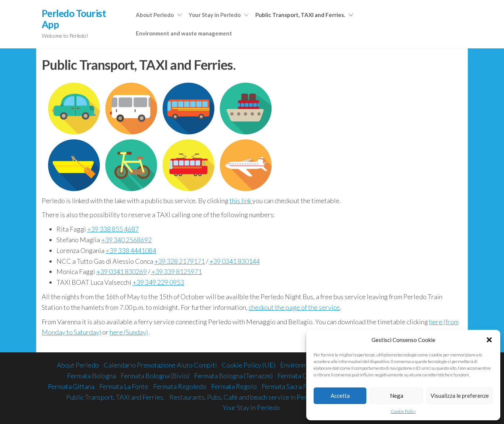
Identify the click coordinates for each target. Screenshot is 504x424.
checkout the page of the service (294, 307)
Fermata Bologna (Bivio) (155, 376)
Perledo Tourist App (74, 18)
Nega (396, 395)
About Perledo (155, 14)
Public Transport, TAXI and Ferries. (300, 14)
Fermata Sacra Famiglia (294, 386)
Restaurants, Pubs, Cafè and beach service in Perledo (244, 397)
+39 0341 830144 (234, 261)
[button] (489, 339)
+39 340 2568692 (126, 240)
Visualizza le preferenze (460, 395)
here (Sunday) (129, 332)
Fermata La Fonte (123, 386)
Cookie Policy (403, 411)
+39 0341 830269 (121, 271)
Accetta (340, 395)
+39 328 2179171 (179, 261)
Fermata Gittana (71, 386)
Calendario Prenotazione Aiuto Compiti (160, 365)
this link (240, 200)
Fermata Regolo (234, 386)
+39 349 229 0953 (158, 282)
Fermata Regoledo (179, 386)
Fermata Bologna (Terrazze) (233, 376)
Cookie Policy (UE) (248, 365)
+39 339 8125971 (176, 271)
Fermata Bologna (91, 376)
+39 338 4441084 (131, 250)
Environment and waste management (184, 33)
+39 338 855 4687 (113, 229)
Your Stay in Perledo (215, 14)
